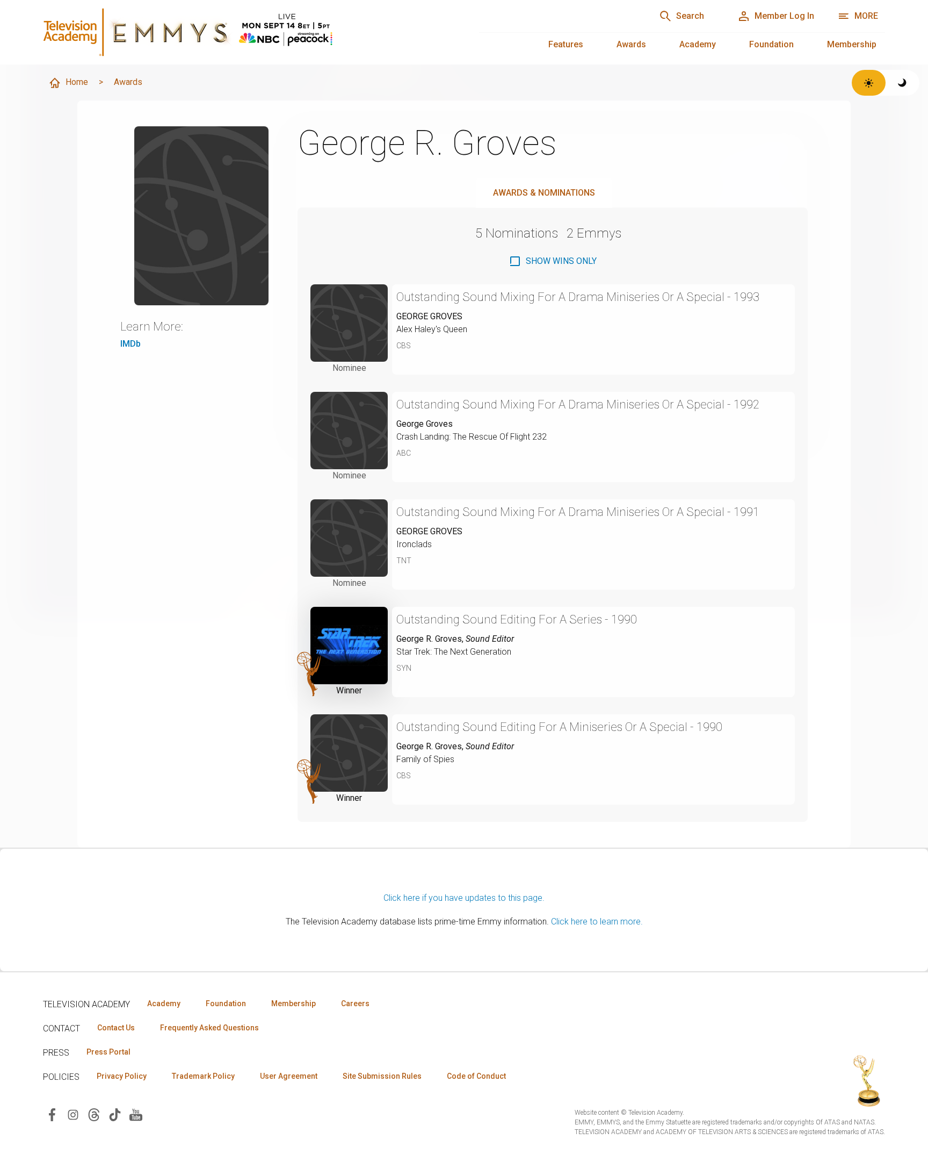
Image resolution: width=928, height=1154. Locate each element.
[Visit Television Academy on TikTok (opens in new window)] (115, 1114)
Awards (631, 44)
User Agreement (288, 1076)
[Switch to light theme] (869, 83)
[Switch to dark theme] (902, 83)
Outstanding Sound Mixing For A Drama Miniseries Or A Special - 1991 (577, 512)
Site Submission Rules (382, 1076)
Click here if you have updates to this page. (464, 898)
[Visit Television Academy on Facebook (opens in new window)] (52, 1114)
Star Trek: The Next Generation (453, 652)
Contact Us (116, 1027)
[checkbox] (553, 261)
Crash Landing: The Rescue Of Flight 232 (471, 437)
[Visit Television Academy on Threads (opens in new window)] (94, 1114)
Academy (697, 44)
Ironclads (414, 544)
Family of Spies (425, 759)
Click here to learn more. (597, 921)
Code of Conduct (476, 1076)
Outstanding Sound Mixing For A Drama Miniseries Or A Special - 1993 (577, 297)
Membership (851, 44)
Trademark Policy (203, 1076)
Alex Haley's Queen (431, 329)
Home (77, 82)
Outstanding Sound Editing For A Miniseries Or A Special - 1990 (559, 727)
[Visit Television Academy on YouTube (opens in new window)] (136, 1114)
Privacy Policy (122, 1076)
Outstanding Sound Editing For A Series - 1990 (516, 619)
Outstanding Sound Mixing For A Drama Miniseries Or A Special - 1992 (577, 404)
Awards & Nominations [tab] (544, 193)
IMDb (130, 344)
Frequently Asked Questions (209, 1027)
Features (565, 44)
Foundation (771, 44)
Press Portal (108, 1052)
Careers (355, 1003)
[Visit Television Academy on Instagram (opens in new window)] (73, 1114)
